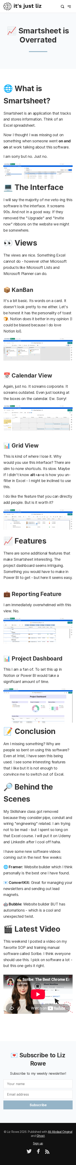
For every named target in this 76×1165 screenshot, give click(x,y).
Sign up (38, 1143)
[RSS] (47, 1152)
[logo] (22, 6)
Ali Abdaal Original (60, 1131)
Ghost (41, 1136)
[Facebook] (38, 1152)
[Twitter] (29, 1152)
